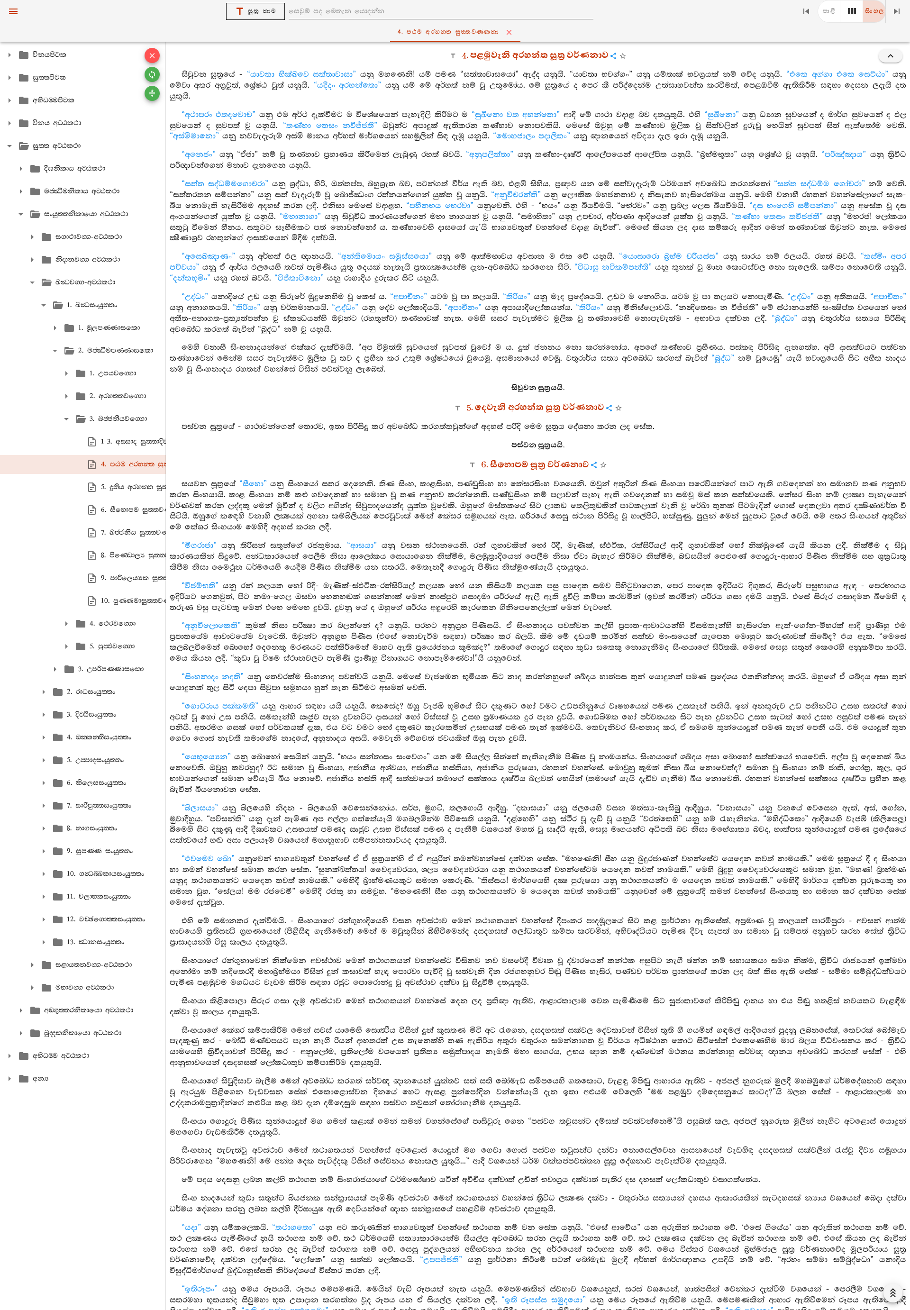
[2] (851, 11)
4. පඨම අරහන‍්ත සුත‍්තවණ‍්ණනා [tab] (449, 32)
